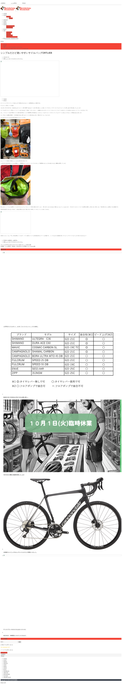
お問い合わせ (4, 652)
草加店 (24, 3)
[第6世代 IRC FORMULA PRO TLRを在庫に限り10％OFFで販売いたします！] (62, 394)
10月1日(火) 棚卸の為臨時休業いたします (13, 475)
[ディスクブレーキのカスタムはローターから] (62, 555)
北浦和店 (3, 3)
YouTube (5, 676)
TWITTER (8, 34)
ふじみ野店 (14, 3)
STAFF (4, 21)
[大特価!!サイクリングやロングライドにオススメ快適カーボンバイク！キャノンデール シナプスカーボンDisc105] (62, 549)
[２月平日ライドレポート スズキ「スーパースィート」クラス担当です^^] (62, 252)
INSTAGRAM (9, 35)
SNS (4, 30)
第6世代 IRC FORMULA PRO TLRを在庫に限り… (15, 397)
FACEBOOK (9, 32)
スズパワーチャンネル (12, 37)
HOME (5, 13)
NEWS (5, 23)
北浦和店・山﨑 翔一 (12, 240)
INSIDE (11, 18)
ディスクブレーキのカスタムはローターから (14, 629)
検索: (2, 642)
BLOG (4, 29)
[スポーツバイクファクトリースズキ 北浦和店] (16, 9)
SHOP (4, 15)
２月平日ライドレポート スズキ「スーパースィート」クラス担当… (20, 326)
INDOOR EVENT (10, 26)
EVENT (5, 24)
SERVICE (5, 20)
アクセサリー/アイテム (17, 58)
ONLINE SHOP (7, 677)
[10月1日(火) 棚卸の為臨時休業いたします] (62, 471)
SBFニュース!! (6, 58)
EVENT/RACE (9, 27)
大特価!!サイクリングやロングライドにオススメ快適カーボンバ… (20, 552)
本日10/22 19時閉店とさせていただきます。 (15, 635)
